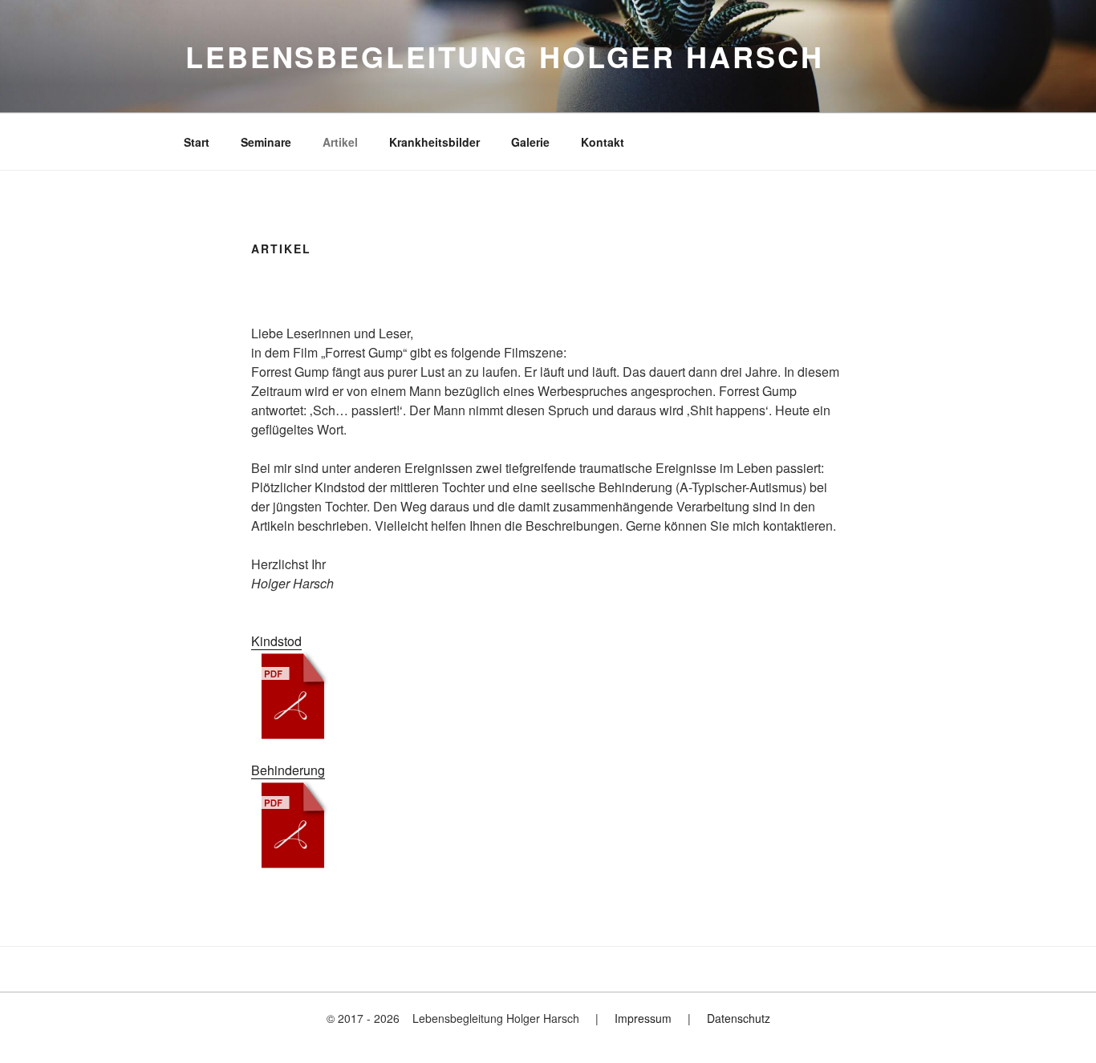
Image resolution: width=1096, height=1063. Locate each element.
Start (196, 142)
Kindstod (276, 641)
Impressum (643, 1018)
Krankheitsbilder (434, 142)
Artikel (340, 142)
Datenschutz (738, 1018)
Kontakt (602, 142)
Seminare (266, 142)
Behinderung (288, 770)
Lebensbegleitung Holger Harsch (504, 56)
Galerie (530, 142)
